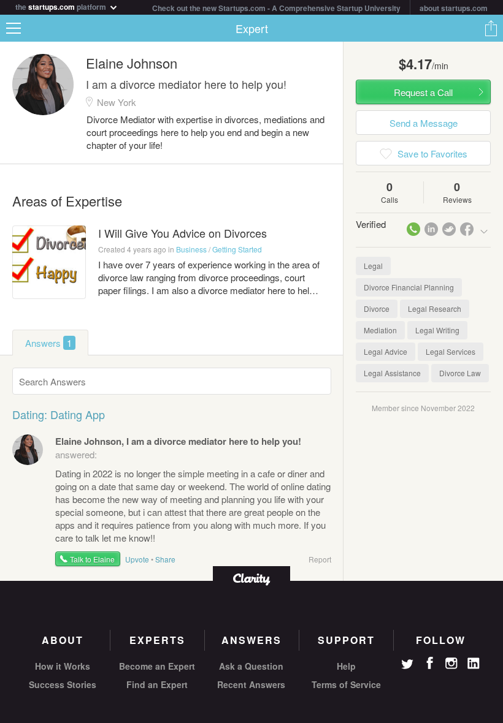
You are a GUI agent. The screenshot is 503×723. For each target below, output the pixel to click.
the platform (61, 5)
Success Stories (62, 684)
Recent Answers (251, 684)
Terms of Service (346, 684)
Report (320, 559)
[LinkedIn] (473, 663)
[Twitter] (407, 665)
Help (346, 666)
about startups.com (454, 7)
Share (490, 28)
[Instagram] (451, 663)
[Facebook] (429, 663)
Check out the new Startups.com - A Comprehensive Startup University (276, 7)
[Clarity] (251, 578)
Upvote (137, 559)
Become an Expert (157, 666)
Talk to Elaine (92, 559)
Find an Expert (157, 684)
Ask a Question (251, 666)
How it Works (62, 666)
